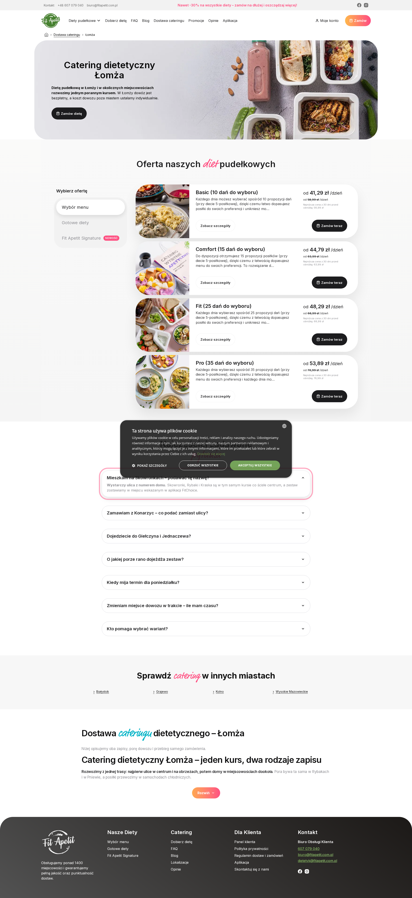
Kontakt (307, 832)
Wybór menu (118, 842)
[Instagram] (366, 5)
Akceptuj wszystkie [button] (255, 465)
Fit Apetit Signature (122, 855)
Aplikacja (230, 20)
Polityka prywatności (251, 849)
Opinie (213, 20)
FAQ (134, 20)
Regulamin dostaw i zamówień (258, 855)
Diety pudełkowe (82, 20)
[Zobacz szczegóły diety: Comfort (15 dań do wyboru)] (162, 268)
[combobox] (284, 426)
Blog (145, 20)
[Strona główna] (46, 35)
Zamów (360, 20)
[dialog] (206, 449)
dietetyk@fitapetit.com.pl (317, 861)
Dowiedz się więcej (211, 454)
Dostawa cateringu (169, 20)
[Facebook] (359, 5)
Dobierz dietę (116, 20)
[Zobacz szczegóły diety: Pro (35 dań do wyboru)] (162, 382)
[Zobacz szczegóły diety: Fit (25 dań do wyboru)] (162, 325)
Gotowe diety (118, 849)
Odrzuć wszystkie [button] (202, 465)
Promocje (196, 20)
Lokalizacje (180, 862)
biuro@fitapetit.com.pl (315, 855)
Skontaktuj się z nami (251, 869)
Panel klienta (244, 842)
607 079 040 (309, 849)
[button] (149, 465)
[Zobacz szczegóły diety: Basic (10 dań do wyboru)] (162, 211)
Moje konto (329, 20)
